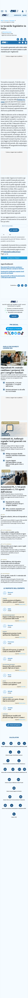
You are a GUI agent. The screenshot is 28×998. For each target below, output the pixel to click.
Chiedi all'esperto (15, 725)
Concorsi (7, 471)
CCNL (3, 514)
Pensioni (5, 598)
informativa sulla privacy (11, 251)
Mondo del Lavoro (9, 351)
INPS (4, 648)
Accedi (24, 15)
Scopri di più (17, 15)
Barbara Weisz (22, 604)
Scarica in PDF (26, 42)
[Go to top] (25, 992)
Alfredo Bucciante (7, 32)
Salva (22, 42)
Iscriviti (14, 316)
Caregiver (5, 714)
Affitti (4, 681)
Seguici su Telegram (14, 258)
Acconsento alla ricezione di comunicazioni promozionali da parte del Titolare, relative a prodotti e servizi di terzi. (13, 239)
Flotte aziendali (7, 530)
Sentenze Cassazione (8, 697)
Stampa (19, 42)
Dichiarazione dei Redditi (9, 615)
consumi (4, 559)
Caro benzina (6, 573)
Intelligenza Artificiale (11, 422)
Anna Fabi (23, 686)
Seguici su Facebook (15, 328)
